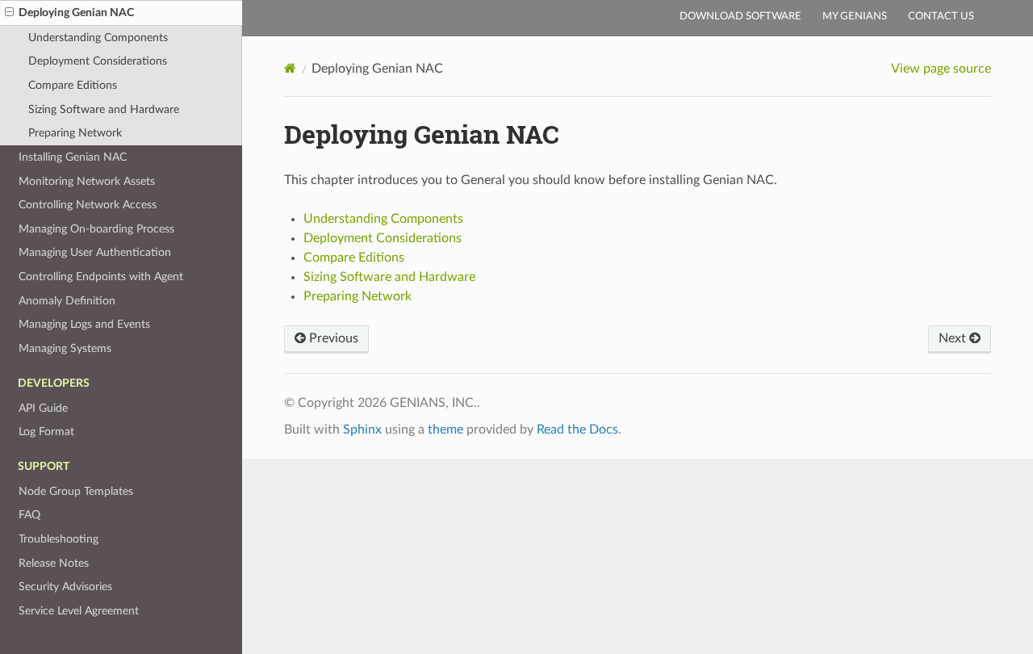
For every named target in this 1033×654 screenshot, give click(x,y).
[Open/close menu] (9, 13)
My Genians (854, 16)
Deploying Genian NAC (76, 12)
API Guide (43, 408)
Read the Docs (577, 429)
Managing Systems (65, 348)
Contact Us (941, 16)
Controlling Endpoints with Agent (101, 276)
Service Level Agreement (79, 611)
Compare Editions (72, 85)
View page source (941, 68)
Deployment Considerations (97, 61)
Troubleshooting (58, 539)
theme (445, 429)
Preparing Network (75, 133)
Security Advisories (65, 587)
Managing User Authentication (95, 252)
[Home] (290, 68)
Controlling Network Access (88, 205)
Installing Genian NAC (73, 157)
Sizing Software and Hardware (103, 109)
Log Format (46, 432)
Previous (332, 338)
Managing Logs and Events (84, 324)
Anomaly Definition (67, 301)
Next (954, 338)
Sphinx (362, 429)
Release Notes (54, 563)
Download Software (740, 16)
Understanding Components (98, 37)
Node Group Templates (76, 491)
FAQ (29, 515)
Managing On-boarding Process (96, 229)
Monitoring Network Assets (87, 181)
